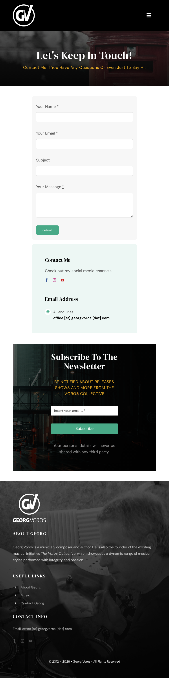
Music (25, 595)
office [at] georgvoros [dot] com (47, 629)
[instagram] (54, 280)
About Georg (30, 587)
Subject (43, 160)
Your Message (50, 186)
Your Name (47, 106)
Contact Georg (32, 603)
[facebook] (46, 280)
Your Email (47, 133)
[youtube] (62, 280)
